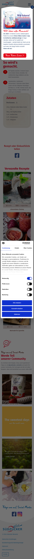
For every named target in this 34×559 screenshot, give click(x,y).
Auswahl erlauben (17, 308)
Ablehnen (17, 314)
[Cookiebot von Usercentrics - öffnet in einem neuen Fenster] (24, 243)
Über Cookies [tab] (28, 248)
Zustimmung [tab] (6, 248)
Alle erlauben (17, 302)
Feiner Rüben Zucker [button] (13, 55)
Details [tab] (17, 248)
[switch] (29, 283)
